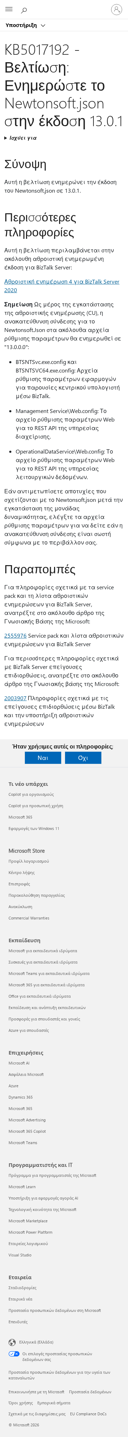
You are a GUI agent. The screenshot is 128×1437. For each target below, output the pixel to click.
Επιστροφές (19, 883)
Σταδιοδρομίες (22, 1287)
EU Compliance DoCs (88, 1413)
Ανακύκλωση (20, 906)
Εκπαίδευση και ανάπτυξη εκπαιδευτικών (47, 1007)
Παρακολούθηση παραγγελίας (37, 895)
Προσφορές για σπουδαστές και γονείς (44, 1019)
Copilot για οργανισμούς (31, 794)
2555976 (15, 635)
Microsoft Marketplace (28, 1220)
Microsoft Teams (23, 1142)
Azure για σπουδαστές (29, 1030)
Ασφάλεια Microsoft (26, 1074)
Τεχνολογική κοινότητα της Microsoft (42, 1209)
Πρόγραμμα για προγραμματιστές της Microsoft (52, 1175)
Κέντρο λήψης (21, 872)
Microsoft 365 (20, 817)
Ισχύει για (23, 137)
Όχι (83, 757)
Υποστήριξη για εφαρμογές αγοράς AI (43, 1198)
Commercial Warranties (29, 918)
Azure (13, 1085)
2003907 (15, 698)
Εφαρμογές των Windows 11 (34, 828)
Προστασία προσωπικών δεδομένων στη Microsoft (55, 1310)
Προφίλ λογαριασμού (29, 861)
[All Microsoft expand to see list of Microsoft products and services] (8, 9)
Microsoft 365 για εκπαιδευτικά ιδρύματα (47, 984)
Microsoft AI (19, 1063)
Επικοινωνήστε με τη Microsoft (36, 1391)
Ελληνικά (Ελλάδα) (36, 1342)
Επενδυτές (18, 1321)
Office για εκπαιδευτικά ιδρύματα (40, 996)
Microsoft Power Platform (30, 1232)
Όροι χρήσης (21, 1402)
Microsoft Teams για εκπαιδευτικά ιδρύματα (49, 973)
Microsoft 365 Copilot (27, 1131)
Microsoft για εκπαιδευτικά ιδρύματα (43, 950)
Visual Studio (20, 1255)
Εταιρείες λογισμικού (28, 1243)
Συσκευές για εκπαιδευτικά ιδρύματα (43, 962)
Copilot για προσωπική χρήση (36, 805)
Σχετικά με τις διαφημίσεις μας (37, 1413)
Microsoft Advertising (27, 1119)
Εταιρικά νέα (20, 1299)
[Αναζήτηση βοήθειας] (25, 9)
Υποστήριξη (22, 24)
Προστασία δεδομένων (90, 1391)
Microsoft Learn (22, 1186)
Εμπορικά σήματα (53, 1402)
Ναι (43, 757)
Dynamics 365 (21, 1097)
